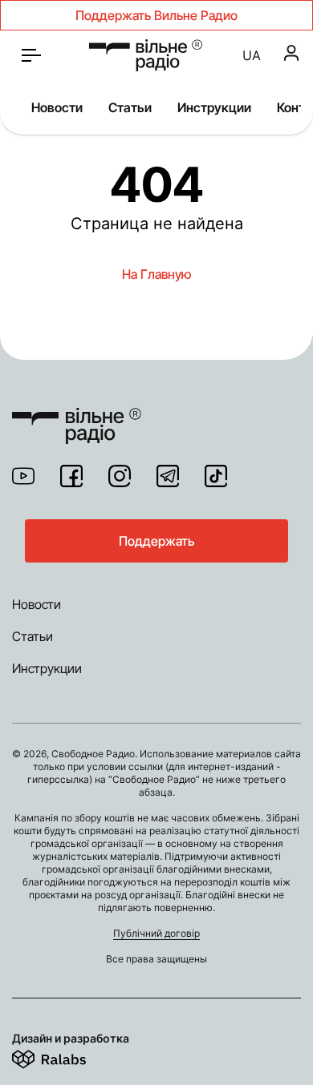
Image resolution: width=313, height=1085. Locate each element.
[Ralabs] (68, 1056)
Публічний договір (156, 933)
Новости (57, 107)
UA (251, 55)
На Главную (156, 274)
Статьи (130, 107)
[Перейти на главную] (145, 55)
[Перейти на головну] (76, 416)
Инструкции (214, 107)
